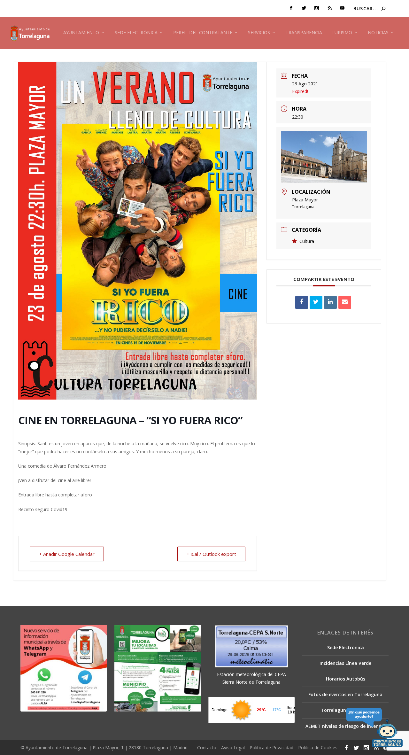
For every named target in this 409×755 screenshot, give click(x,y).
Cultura (306, 241)
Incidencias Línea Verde (345, 663)
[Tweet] (316, 302)
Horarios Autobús (345, 679)
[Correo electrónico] (344, 302)
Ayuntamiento (81, 32)
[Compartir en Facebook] (301, 302)
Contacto (206, 747)
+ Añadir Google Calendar (67, 554)
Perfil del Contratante (202, 32)
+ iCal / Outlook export (211, 554)
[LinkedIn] (330, 302)
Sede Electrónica (136, 32)
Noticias (378, 32)
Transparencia (304, 32)
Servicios (259, 32)
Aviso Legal (233, 747)
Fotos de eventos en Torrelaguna (345, 694)
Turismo (342, 32)
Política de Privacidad (271, 747)
